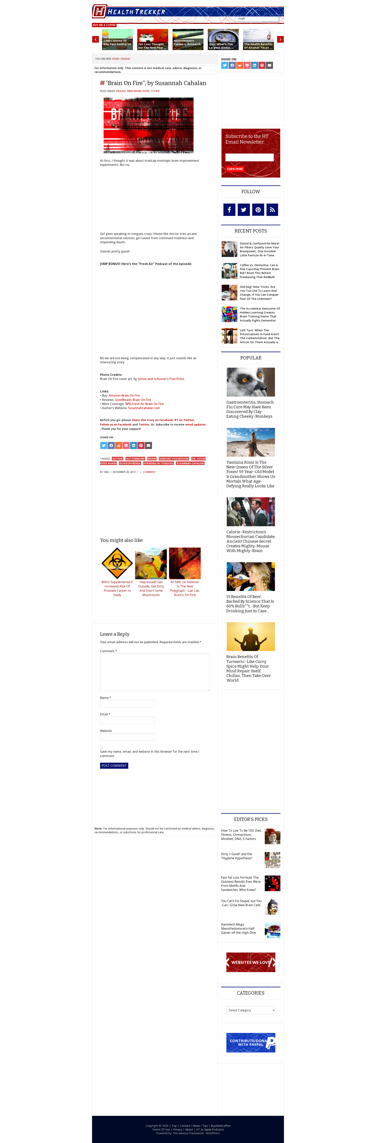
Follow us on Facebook (116, 424)
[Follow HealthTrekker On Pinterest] (258, 209)
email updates (195, 424)
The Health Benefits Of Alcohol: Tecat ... (258, 45)
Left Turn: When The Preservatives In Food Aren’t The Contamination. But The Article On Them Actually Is (259, 336)
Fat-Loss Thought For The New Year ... (152, 45)
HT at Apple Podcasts (210, 1129)
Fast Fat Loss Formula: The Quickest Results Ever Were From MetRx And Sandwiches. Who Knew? (241, 883)
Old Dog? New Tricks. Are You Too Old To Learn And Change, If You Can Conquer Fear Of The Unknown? (259, 293)
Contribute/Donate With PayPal (251, 1042)
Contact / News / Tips (194, 1126)
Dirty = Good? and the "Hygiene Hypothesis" (237, 856)
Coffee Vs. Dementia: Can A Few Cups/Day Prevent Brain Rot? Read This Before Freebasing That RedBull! (259, 271)
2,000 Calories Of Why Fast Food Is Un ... (117, 44)
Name (105, 698)
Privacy (177, 1129)
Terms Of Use (161, 1129)
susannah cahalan (190, 463)
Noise (146, 91)
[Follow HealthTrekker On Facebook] (229, 209)
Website (106, 731)
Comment (149, 472)
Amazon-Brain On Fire (124, 395)
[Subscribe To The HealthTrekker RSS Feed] (272, 209)
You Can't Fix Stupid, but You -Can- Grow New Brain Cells (241, 903)
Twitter (143, 424)
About (189, 1129)
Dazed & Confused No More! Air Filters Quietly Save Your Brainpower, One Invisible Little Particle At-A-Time (259, 249)
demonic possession (173, 458)
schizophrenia (130, 463)
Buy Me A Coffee (104, 25)
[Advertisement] (155, 505)
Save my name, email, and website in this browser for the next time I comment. (149, 754)
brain (152, 458)
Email (105, 714)
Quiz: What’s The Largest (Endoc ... (221, 45)
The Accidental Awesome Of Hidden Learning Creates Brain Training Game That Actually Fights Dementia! (260, 314)
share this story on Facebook (152, 420)
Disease (121, 91)
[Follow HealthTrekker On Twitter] (244, 209)
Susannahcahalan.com (144, 408)
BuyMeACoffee (220, 1126)
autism (117, 458)
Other (155, 91)
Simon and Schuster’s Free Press (161, 379)
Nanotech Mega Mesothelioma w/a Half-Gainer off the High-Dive (238, 928)
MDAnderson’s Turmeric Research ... (187, 44)
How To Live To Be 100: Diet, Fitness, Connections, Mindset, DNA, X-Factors (241, 834)
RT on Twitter (184, 420)
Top (174, 1126)
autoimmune (135, 458)
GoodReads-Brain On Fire (133, 400)
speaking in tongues (158, 463)
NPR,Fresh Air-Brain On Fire (144, 404)
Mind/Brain (134, 91)
